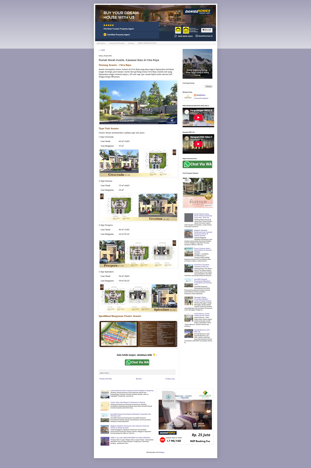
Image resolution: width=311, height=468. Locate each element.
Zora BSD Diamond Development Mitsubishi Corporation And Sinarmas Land (203, 281)
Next (210, 65)
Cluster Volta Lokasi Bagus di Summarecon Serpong (127, 402)
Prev (184, 65)
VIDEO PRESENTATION (147, 43)
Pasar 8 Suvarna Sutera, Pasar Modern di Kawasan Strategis (203, 250)
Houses (131, 43)
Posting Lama (170, 379)
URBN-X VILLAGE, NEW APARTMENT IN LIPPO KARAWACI (130, 438)
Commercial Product (117, 43)
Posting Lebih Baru (105, 379)
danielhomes (201, 95)
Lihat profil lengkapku (201, 98)
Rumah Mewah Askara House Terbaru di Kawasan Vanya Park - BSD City (203, 215)
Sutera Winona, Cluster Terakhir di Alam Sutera (202, 314)
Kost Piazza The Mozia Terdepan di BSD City (201, 265)
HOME (103, 50)
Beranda (139, 379)
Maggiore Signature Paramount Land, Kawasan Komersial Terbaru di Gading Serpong (203, 233)
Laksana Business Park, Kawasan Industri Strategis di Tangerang (131, 390)
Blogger (161, 452)
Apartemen (101, 43)
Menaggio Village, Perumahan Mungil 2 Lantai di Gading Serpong (202, 299)
